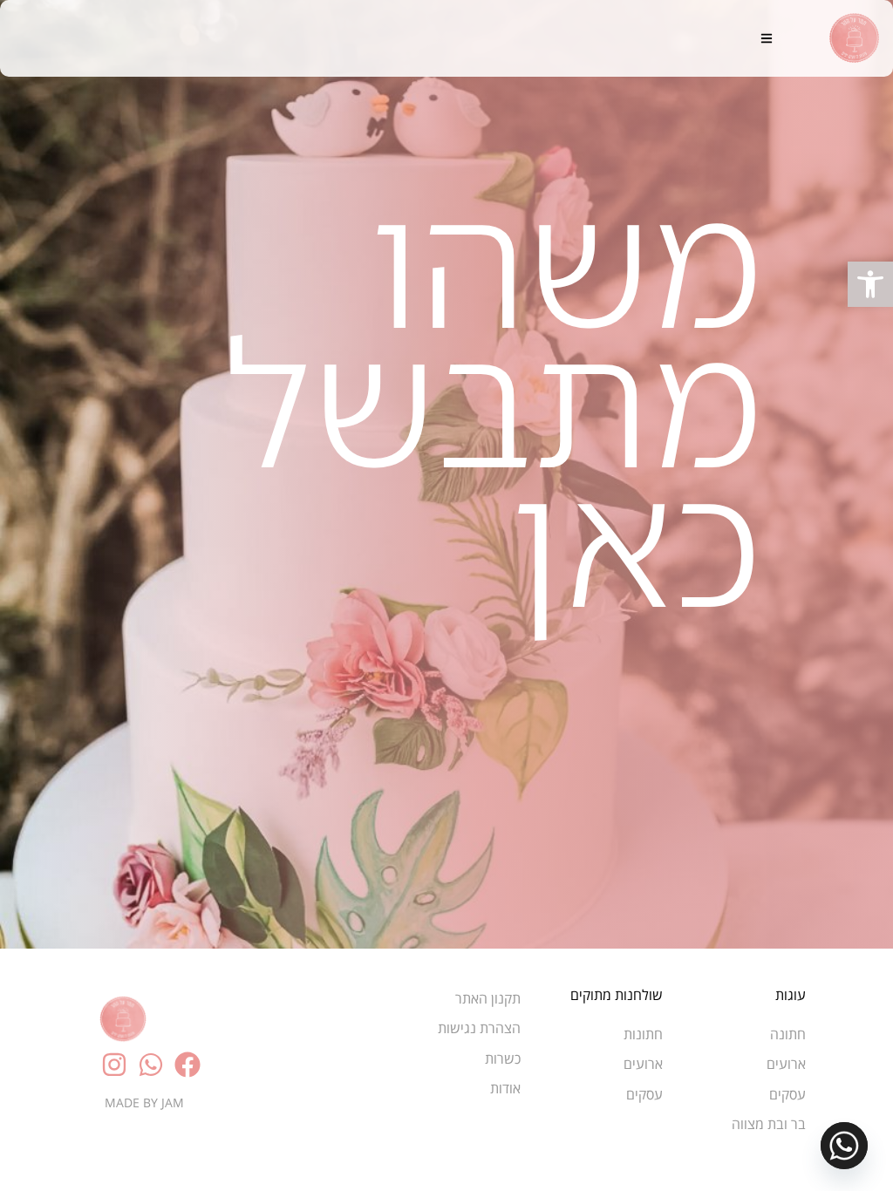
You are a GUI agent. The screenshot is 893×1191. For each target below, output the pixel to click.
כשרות (503, 1058)
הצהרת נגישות (479, 1028)
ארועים (786, 1063)
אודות (505, 1088)
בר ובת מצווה (769, 1123)
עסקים (787, 1094)
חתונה (788, 1034)
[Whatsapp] (844, 1145)
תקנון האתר (488, 998)
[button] (870, 284)
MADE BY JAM (144, 1102)
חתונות (643, 1034)
